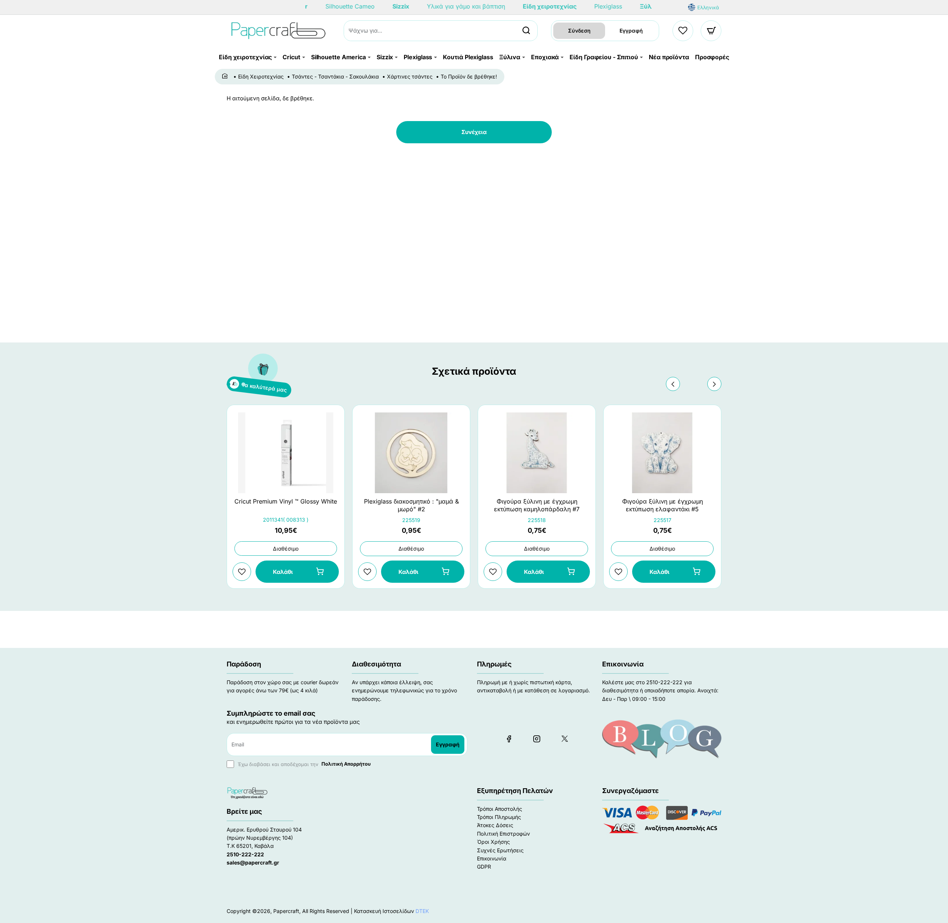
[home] (226, 76)
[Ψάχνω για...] (526, 31)
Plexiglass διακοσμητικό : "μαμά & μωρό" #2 (411, 505)
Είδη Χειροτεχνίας (261, 76)
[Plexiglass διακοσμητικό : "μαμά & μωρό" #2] (411, 452)
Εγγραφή (631, 30)
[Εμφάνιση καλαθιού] (711, 30)
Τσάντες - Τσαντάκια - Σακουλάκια (335, 76)
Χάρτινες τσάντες (410, 76)
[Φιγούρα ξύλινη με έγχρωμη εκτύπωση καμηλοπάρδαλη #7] (536, 452)
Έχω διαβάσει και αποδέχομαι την (303, 764)
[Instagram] (536, 739)
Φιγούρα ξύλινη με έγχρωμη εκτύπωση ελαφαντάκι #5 (662, 505)
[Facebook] (509, 739)
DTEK (422, 911)
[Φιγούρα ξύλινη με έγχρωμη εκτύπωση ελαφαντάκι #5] (662, 452)
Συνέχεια (474, 132)
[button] (673, 384)
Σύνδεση (579, 30)
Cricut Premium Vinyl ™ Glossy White (285, 501)
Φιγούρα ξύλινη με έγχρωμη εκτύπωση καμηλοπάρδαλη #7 (537, 505)
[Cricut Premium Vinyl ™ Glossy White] (285, 452)
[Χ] (564, 739)
